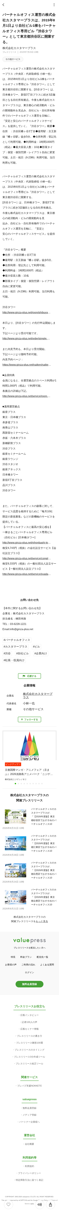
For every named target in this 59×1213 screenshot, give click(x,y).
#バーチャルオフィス (17, 639)
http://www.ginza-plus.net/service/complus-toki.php (26, 558)
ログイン (29, 972)
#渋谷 (7, 653)
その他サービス (12, 59)
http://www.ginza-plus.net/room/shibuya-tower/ (26, 312)
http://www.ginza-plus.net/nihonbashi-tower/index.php (26, 542)
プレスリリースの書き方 (29, 1036)
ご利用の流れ (28, 964)
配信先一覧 (42, 957)
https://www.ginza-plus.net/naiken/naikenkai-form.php (26, 364)
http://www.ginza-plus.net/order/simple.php (26, 338)
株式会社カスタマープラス (19, 48)
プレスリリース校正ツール (29, 1063)
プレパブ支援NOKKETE (29, 1085)
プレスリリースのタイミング (29, 1049)
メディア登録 (29, 1115)
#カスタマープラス (15, 646)
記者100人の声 (29, 1022)
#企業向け (40, 653)
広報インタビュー (29, 1015)
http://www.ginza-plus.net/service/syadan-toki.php (26, 573)
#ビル (36, 646)
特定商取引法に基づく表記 (29, 1180)
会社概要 (29, 1144)
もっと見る (42, 921)
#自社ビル (22, 653)
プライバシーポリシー (29, 1173)
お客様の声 (11, 964)
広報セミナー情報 (29, 1029)
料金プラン (26, 957)
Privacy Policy (43, 1200)
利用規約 (29, 1166)
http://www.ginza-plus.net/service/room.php (26, 396)
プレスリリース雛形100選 (29, 1042)
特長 (13, 957)
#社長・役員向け (14, 660)
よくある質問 (47, 964)
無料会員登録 (29, 984)
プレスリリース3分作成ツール (29, 1056)
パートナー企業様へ (29, 1122)
